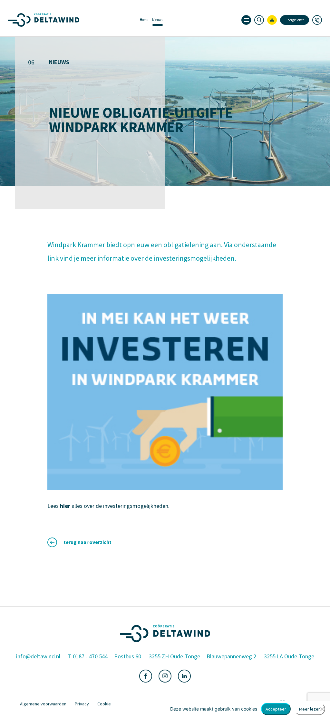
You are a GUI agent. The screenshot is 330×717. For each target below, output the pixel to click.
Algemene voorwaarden (43, 704)
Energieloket (295, 20)
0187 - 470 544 (90, 656)
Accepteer (276, 709)
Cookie (104, 704)
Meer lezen (310, 709)
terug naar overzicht (87, 542)
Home (144, 19)
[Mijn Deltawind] (272, 20)
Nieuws (157, 19)
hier (65, 505)
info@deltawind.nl (38, 656)
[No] (322, 709)
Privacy (82, 704)
